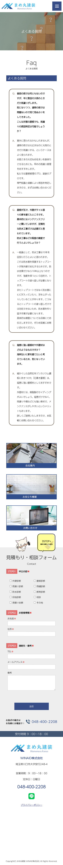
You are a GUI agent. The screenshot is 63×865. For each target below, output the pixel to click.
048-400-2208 (31, 787)
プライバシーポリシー (31, 805)
